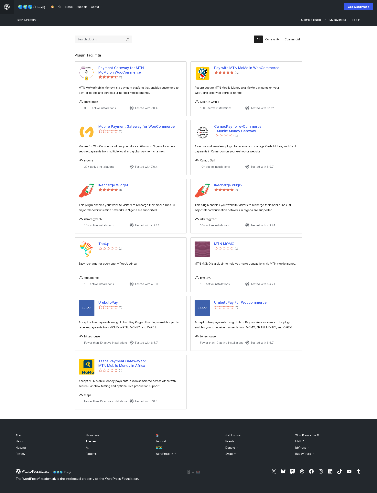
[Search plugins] (128, 39)
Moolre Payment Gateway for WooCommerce (136, 126)
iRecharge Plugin (228, 185)
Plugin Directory (26, 19)
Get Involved (233, 435)
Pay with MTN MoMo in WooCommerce (246, 68)
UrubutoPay (108, 302)
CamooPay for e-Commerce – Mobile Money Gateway (238, 128)
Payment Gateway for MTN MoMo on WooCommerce (121, 70)
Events (229, 441)
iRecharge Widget (113, 185)
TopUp (103, 244)
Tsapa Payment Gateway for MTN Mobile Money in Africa (122, 363)
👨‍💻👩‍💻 (159, 447)
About (20, 435)
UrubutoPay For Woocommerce (240, 302)
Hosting (21, 447)
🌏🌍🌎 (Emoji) (62, 472)
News (19, 441)
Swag (230, 453)
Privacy (20, 453)
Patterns (91, 453)
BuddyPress (304, 453)
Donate (231, 447)
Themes (91, 441)
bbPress (302, 447)
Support (161, 441)
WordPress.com (307, 435)
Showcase (92, 435)
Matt (300, 441)
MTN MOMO (224, 244)
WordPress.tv (166, 453)
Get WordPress (358, 6)
